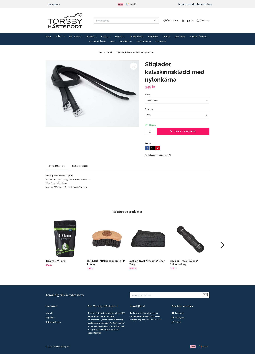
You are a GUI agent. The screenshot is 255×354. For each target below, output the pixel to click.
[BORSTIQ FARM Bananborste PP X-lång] (106, 243)
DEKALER (180, 40)
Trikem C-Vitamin (56, 265)
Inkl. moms (53, 4)
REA (112, 45)
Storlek (149, 113)
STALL (104, 40)
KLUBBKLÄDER (97, 45)
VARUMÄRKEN (198, 40)
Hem (48, 40)
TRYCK (166, 40)
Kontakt (49, 317)
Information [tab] (57, 170)
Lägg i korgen (185, 135)
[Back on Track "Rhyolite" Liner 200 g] (148, 243)
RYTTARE (74, 40)
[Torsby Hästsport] (87, 20)
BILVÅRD (124, 45)
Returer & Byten (53, 326)
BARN (90, 40)
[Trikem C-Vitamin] (65, 243)
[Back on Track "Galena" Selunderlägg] (189, 243)
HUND (118, 40)
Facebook (179, 317)
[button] (222, 249)
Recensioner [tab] (80, 170)
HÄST (58, 40)
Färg (147, 98)
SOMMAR (160, 45)
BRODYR (153, 40)
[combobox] (177, 104)
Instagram (179, 321)
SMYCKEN (142, 45)
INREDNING (136, 40)
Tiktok (178, 326)
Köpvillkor (50, 321)
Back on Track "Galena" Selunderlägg (184, 267)
